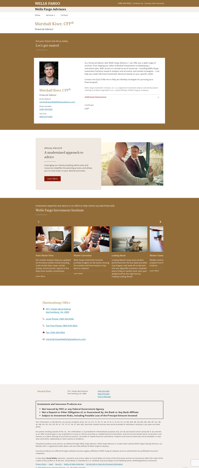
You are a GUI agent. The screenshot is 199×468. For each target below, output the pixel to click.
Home (37, 15)
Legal (51, 464)
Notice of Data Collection (74, 464)
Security (58, 464)
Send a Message (104, 397)
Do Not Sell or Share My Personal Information (104, 464)
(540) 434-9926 (124, 3)
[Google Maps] (137, 321)
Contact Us (138, 3)
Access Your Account (154, 3)
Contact (64, 15)
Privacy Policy (41, 464)
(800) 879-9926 (103, 394)
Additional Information (95, 97)
